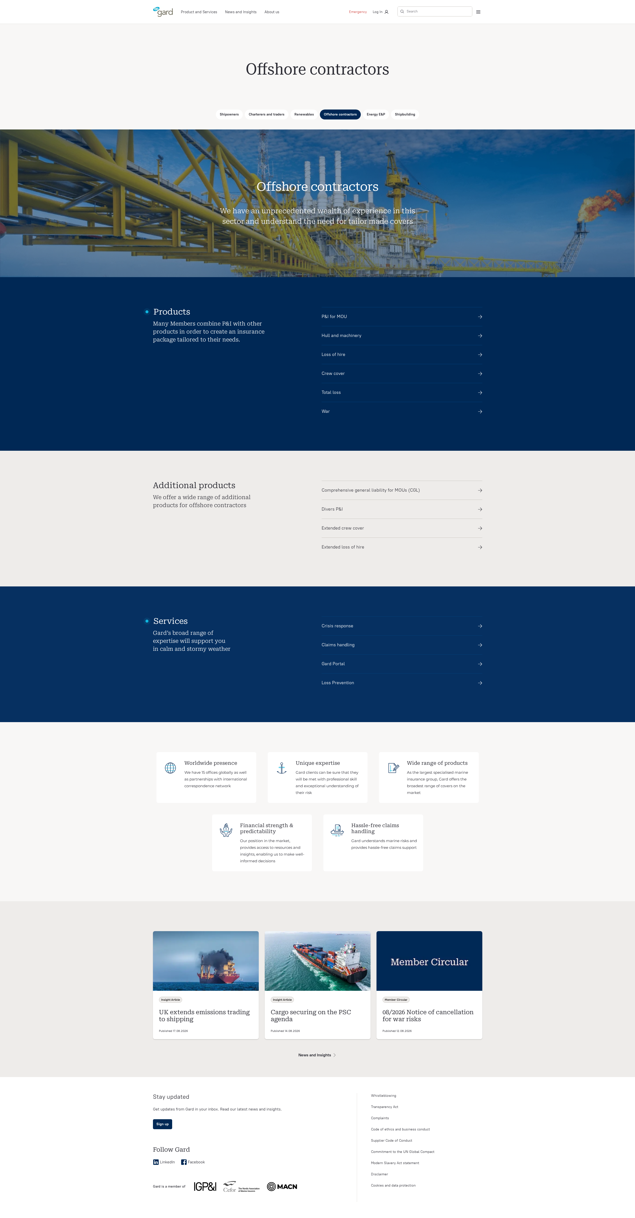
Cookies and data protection (393, 1185)
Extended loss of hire (343, 547)
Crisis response (337, 626)
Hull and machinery (341, 335)
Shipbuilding (405, 114)
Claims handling (338, 645)
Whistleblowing (383, 1096)
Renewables (304, 114)
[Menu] (478, 12)
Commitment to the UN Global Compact (402, 1152)
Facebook (196, 1162)
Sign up (162, 1124)
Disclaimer (379, 1174)
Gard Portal (333, 663)
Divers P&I (332, 509)
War (326, 411)
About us (271, 12)
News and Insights (240, 12)
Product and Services (199, 12)
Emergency (358, 12)
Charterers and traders (266, 114)
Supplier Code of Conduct (391, 1140)
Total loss (331, 392)
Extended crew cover (343, 528)
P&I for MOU (334, 316)
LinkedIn (167, 1162)
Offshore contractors (340, 114)
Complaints (380, 1118)
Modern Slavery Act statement (395, 1163)
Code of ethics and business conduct (400, 1129)
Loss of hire (333, 354)
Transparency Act (384, 1107)
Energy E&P (376, 114)
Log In (377, 12)
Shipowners (229, 114)
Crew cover (333, 373)
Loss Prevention (338, 682)
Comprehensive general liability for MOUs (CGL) (371, 490)
